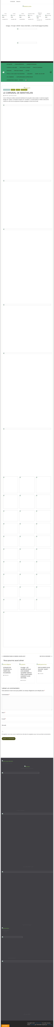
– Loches (27, 70)
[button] (27, 80)
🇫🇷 (25, 80)
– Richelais (8, 70)
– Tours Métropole (19, 64)
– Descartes (29, 73)
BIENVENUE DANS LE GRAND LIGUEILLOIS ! (14, 656)
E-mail (4, 719)
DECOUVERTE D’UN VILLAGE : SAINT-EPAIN (44, 669)
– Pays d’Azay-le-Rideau (24, 67)
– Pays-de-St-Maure (18, 70)
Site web (4, 725)
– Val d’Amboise (10, 77)
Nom (3, 712)
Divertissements (7, 89)
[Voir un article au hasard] (50, 72)
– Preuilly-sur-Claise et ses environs (15, 73)
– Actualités (9, 64)
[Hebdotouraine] (3, 72)
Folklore (13, 89)
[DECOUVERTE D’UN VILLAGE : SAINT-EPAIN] (42, 664)
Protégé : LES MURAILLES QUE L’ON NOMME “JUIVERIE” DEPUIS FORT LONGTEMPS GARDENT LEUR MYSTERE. (26, 673)
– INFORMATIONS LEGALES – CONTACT (14, 80)
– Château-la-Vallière (11, 67)
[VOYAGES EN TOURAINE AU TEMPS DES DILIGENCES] (6, 664)
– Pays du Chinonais (37, 67)
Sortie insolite (24, 89)
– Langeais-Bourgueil (31, 64)
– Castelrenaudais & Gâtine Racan (24, 77)
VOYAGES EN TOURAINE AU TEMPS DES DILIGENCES (7, 670)
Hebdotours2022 (13, 95)
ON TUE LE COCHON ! (45, 656)
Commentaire (6, 694)
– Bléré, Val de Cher (39, 73)
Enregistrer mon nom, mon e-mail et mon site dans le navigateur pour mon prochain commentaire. (26, 734)
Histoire (18, 89)
